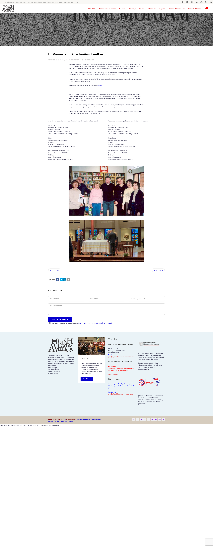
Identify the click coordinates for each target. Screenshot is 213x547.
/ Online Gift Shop (193, 9)
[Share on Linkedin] (64, 339)
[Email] (68, 339)
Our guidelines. (113, 434)
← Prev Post (54, 330)
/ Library (131, 9)
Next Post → (158, 330)
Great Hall (85, 418)
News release (89, 60)
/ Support (161, 9)
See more (86, 438)
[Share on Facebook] (57, 339)
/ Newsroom (179, 9)
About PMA (92, 9)
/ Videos (171, 9)
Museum (122, 9)
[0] (204, 8)
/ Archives (141, 9)
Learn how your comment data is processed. (95, 383)
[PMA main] (8, 8)
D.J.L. (64, 479)
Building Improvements (107, 9)
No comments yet (72, 60)
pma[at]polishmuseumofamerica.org (121, 416)
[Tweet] (61, 339)
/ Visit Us (151, 9)
